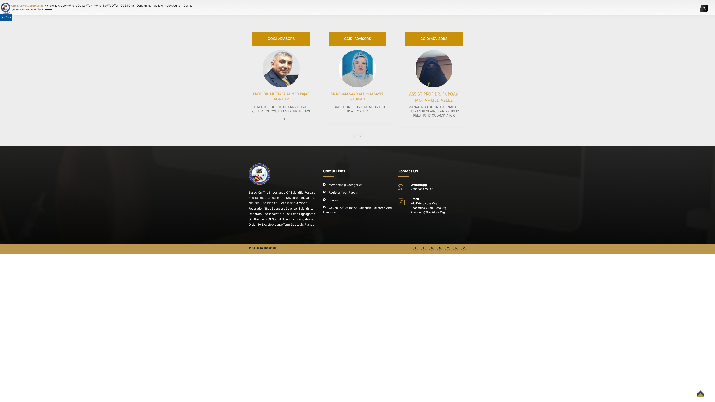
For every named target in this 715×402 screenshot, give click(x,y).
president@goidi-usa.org (428, 212)
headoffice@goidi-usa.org (428, 208)
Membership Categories (345, 185)
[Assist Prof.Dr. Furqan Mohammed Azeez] (434, 68)
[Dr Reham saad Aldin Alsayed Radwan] (357, 68)
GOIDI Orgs (127, 5)
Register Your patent (343, 192)
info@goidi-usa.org (424, 203)
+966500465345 (422, 189)
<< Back (6, 17)
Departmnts (144, 5)
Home (48, 5)
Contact (188, 5)
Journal (334, 200)
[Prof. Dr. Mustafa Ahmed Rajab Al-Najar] (281, 68)
